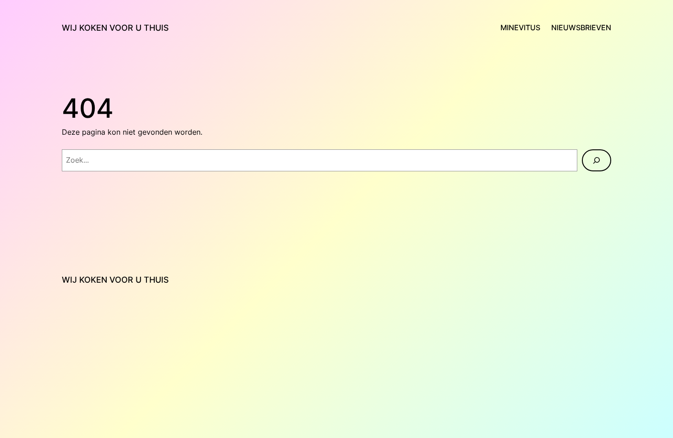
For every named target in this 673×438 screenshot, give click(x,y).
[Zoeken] (596, 160)
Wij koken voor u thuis (115, 28)
